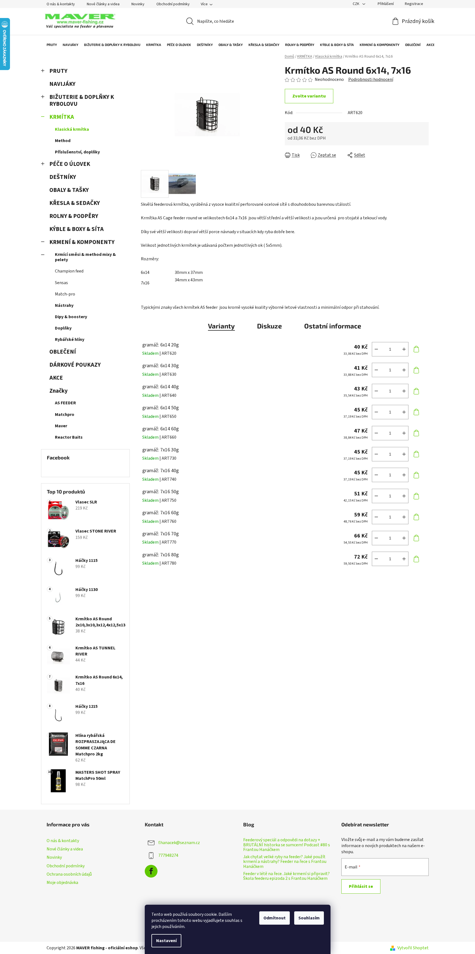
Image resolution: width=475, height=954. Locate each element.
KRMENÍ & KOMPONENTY (82, 242)
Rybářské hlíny (69, 339)
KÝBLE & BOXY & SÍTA (76, 229)
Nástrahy (64, 305)
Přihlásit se (361, 886)
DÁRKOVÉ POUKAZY (75, 365)
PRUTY (58, 71)
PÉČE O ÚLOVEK (69, 164)
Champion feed (69, 271)
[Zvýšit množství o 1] (404, 349)
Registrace (414, 4)
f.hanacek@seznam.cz (179, 843)
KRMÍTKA (61, 117)
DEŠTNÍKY (62, 177)
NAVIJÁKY (62, 84)
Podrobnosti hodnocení (370, 79)
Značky (58, 391)
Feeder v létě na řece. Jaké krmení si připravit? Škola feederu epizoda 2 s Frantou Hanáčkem (286, 876)
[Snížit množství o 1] (376, 349)
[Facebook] (151, 871)
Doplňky (63, 328)
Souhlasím (309, 918)
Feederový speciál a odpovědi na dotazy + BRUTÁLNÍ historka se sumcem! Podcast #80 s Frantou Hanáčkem (286, 845)
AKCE (56, 378)
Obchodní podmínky (173, 4)
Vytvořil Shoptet (413, 948)
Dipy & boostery (71, 317)
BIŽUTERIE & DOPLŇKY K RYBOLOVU (81, 100)
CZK (356, 4)
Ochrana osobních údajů (69, 874)
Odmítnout (274, 918)
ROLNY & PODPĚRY (73, 216)
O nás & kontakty (61, 4)
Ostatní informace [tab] (332, 326)
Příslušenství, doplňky (77, 152)
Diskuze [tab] (269, 326)
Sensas (61, 283)
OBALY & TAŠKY (69, 190)
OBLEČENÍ (62, 352)
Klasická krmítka (72, 129)
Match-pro (65, 294)
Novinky (137, 4)
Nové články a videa (103, 4)
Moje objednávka (62, 883)
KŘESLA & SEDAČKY (74, 203)
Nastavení (166, 941)
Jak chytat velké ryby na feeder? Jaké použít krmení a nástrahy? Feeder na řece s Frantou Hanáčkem (284, 862)
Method (62, 141)
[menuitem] (49, 44)
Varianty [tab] (221, 326)
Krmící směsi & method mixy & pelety (85, 257)
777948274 (168, 855)
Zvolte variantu (309, 96)
